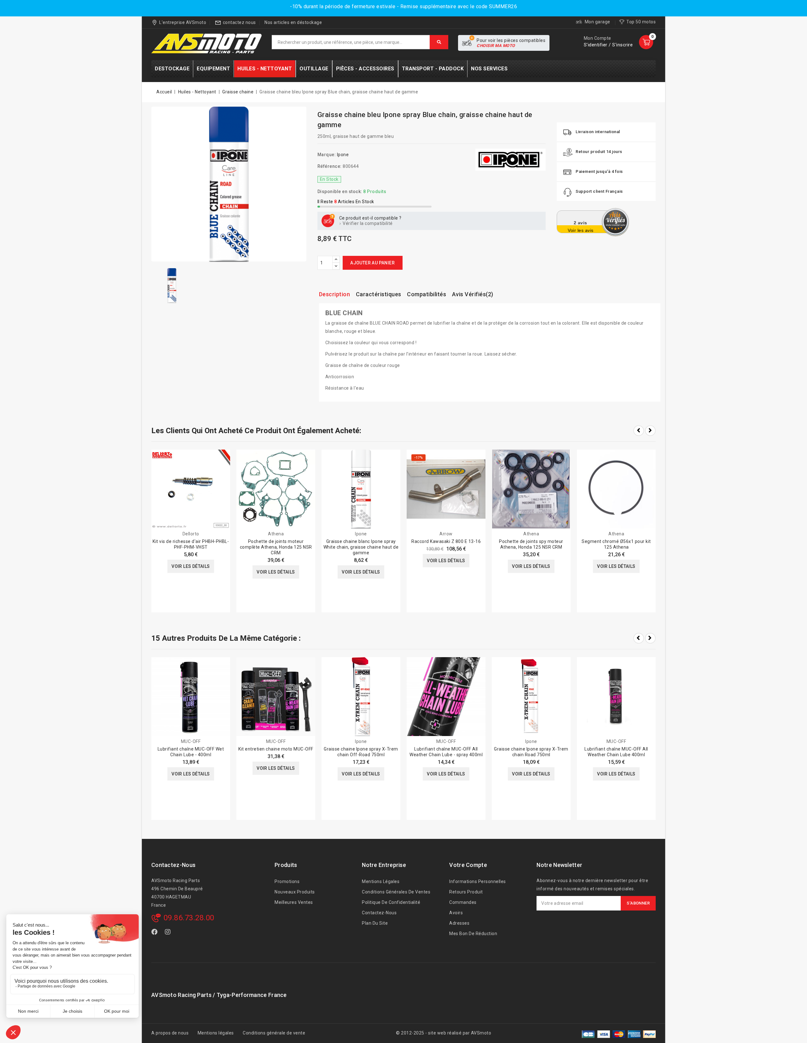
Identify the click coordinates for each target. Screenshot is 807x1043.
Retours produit (466, 891)
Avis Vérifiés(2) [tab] (472, 294)
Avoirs (456, 912)
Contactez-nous (173, 865)
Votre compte (468, 865)
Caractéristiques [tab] (378, 294)
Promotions (287, 881)
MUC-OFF (191, 741)
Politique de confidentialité (391, 902)
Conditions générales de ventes (396, 891)
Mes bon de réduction (473, 933)
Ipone (343, 154)
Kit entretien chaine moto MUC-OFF (275, 748)
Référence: (329, 166)
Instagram (169, 933)
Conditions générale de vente (274, 1032)
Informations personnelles (477, 881)
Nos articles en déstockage (293, 22)
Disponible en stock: (339, 191)
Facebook (155, 933)
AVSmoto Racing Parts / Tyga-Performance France (219, 995)
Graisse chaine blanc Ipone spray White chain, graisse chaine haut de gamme (361, 547)
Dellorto (191, 533)
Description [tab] (334, 294)
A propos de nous (170, 1032)
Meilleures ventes (294, 902)
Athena (276, 533)
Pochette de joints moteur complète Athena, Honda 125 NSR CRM (276, 547)
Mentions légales (380, 881)
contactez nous (239, 22)
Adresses (459, 923)
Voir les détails (190, 566)
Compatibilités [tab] (426, 294)
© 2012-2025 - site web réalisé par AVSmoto (443, 1032)
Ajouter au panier (372, 262)
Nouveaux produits (295, 891)
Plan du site (375, 923)
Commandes (463, 902)
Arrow (446, 533)
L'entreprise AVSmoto (182, 22)
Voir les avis (581, 230)
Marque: (326, 154)
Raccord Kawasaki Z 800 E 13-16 (446, 541)
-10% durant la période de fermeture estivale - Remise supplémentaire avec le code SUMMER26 (403, 6)
